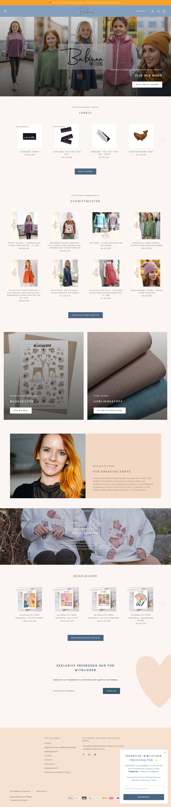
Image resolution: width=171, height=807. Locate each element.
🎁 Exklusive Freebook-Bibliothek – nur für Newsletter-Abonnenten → (85, 3)
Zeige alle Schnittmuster (85, 315)
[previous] (8, 138)
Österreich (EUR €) (20, 791)
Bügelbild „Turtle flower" (30, 618)
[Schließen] (165, 752)
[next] (163, 138)
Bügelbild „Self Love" (67, 618)
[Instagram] (89, 754)
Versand (48, 760)
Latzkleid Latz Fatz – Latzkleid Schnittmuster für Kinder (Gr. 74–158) (106, 292)
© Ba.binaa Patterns (21, 797)
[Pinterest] (95, 754)
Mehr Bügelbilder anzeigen (85, 638)
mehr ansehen (85, 171)
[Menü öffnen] (5, 11)
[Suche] (158, 11)
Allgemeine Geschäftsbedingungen (60, 747)
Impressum (50, 764)
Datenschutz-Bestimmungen (57, 772)
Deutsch (140, 11)
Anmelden (111, 691)
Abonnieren (144, 797)
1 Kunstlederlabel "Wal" (141, 152)
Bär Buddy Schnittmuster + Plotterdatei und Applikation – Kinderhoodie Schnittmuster (65, 245)
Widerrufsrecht (51, 751)
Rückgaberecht (51, 768)
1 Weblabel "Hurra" (30, 152)
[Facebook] (83, 754)
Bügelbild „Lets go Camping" (104, 618)
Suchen (48, 743)
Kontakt (48, 755)
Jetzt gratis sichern (147, 84)
